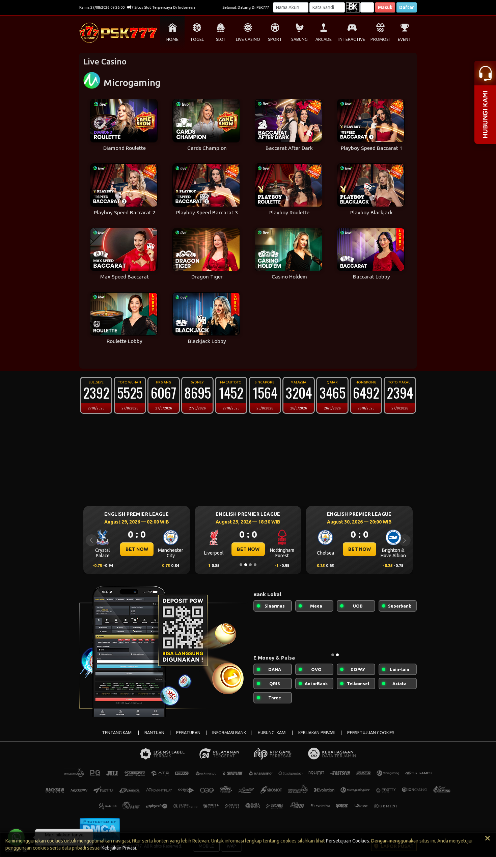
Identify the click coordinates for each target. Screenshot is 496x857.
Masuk (385, 7)
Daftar (406, 7)
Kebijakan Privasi (119, 848)
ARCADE (323, 39)
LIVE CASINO (248, 39)
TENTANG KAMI (117, 732)
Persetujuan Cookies (347, 840)
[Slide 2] (245, 564)
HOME (172, 39)
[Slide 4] (255, 564)
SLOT (221, 39)
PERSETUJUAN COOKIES (370, 732)
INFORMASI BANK (229, 732)
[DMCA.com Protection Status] (99, 828)
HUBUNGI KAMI (272, 732)
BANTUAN (154, 732)
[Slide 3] (250, 564)
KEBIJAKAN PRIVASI (316, 732)
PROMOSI (380, 39)
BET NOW (148, 549)
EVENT (404, 39)
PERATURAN (188, 732)
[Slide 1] (241, 564)
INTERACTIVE (351, 39)
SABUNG (299, 39)
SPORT (275, 39)
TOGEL (197, 39)
